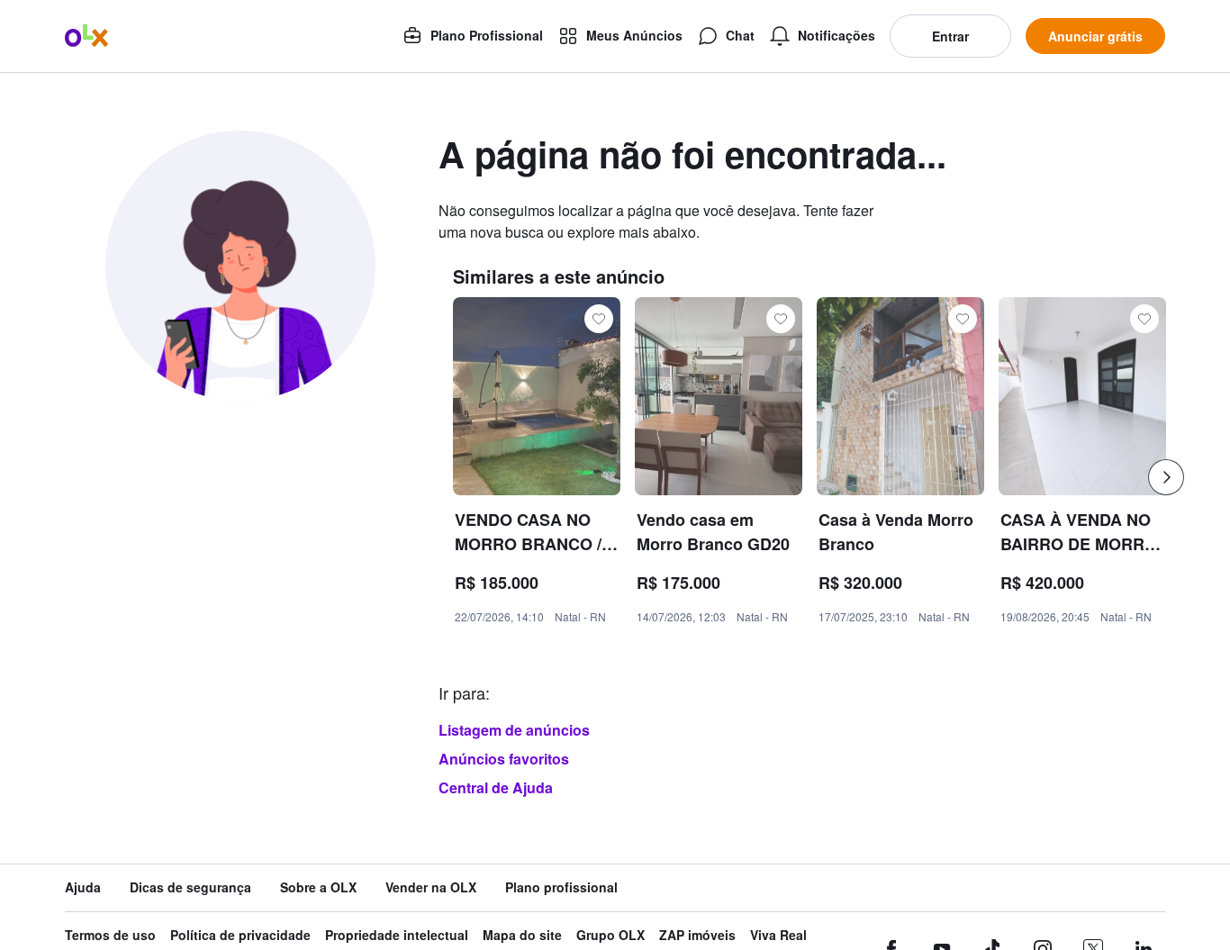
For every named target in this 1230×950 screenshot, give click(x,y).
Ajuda (83, 887)
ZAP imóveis (697, 935)
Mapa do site (522, 935)
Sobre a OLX (318, 887)
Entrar (950, 36)
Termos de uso (110, 935)
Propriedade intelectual (396, 935)
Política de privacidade (240, 935)
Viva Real (778, 935)
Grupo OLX (610, 935)
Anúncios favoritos (504, 758)
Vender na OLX (430, 887)
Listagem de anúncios (514, 729)
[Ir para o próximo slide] (1166, 477)
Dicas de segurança (190, 887)
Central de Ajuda (496, 787)
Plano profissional (561, 887)
